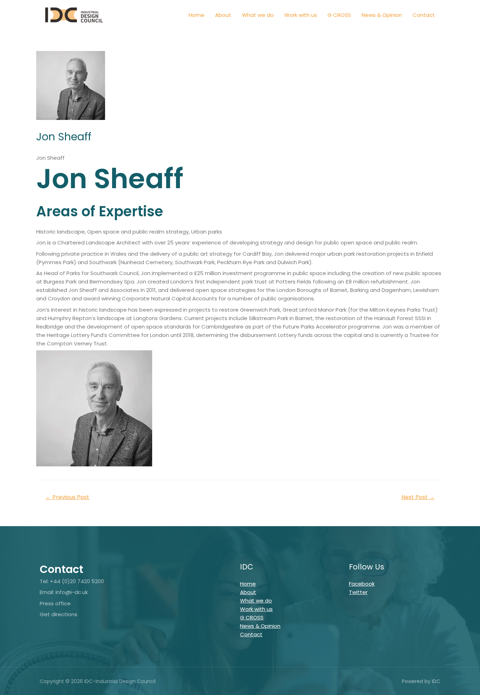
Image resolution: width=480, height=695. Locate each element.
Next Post (418, 497)
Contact (424, 15)
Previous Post (67, 497)
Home (197, 15)
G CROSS (339, 15)
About (223, 15)
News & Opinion (382, 15)
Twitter (358, 592)
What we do (258, 15)
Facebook (362, 583)
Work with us (300, 15)
